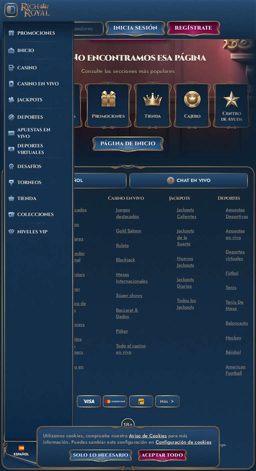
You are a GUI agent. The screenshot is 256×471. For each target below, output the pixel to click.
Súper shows (129, 295)
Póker (122, 331)
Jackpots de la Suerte (185, 237)
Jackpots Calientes (186, 213)
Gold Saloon (128, 230)
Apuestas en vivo (235, 234)
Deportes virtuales (235, 255)
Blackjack (125, 259)
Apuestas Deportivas (237, 213)
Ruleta (122, 245)
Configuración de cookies (184, 442)
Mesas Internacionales (132, 277)
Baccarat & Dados (127, 313)
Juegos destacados (127, 213)
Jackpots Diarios (185, 282)
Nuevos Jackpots (185, 261)
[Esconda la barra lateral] (11, 10)
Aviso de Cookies (148, 436)
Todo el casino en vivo (131, 349)
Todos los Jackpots (186, 303)
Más (164, 401)
